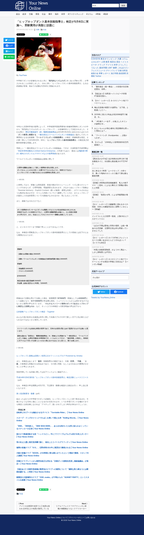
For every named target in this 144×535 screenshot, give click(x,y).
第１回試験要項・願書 (25, 393)
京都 (120, 70)
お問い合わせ (90, 517)
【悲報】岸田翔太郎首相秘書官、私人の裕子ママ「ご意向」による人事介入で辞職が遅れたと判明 (110, 184)
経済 (24, 14)
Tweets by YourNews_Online (103, 297)
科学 (63, 14)
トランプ (113, 70)
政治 (18, 14)
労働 (31, 14)
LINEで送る (10, 57)
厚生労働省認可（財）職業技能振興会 (40, 132)
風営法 (113, 62)
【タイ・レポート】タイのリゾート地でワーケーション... (111, 101)
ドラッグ (101, 65)
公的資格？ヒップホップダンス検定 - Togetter (35, 312)
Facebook (120, 292)
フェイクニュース (98, 70)
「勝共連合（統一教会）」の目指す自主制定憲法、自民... (111, 87)
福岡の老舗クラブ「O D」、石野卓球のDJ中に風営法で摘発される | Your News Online (52, 447)
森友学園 (103, 68)
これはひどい (123, 68)
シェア (10, 45)
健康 (115, 68)
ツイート (10, 40)
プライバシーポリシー (76, 517)
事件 (50, 14)
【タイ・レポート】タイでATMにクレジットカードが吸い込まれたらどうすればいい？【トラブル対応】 (110, 239)
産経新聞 (122, 73)
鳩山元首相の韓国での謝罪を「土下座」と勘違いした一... (111, 108)
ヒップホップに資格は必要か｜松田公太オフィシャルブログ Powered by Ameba (49, 356)
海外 (56, 14)
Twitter (98, 76)
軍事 (100, 73)
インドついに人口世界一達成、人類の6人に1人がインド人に (110, 216)
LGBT (110, 68)
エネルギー (96, 62)
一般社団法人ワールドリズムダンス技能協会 (56, 134)
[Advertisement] (52, 105)
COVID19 (95, 58)
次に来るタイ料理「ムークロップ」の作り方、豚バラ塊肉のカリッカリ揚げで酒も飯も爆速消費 (110, 172)
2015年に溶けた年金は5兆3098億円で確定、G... (110, 115)
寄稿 (98, 14)
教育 (107, 62)
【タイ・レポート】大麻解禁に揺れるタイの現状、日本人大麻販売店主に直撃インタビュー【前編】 (110, 205)
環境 (37, 14)
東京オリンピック (109, 59)
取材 (106, 14)
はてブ (10, 51)
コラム (90, 14)
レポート (106, 73)
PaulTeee (23, 75)
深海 (37, 29)
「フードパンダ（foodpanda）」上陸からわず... (110, 136)
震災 (118, 62)
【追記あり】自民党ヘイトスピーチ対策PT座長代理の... (110, 94)
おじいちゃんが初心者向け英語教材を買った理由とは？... (111, 129)
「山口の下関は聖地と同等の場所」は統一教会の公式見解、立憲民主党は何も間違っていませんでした (110, 227)
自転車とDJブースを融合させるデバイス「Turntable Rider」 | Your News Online (50, 412)
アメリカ (109, 65)
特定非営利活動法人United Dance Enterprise (36, 151)
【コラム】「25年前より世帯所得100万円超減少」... (111, 143)
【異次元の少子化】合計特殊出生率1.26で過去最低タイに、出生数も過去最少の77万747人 (110, 160)
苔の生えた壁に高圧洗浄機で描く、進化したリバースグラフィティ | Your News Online (52, 442)
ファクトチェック (76, 14)
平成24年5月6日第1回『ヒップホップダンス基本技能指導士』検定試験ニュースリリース (52, 377)
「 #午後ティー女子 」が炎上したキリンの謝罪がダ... (110, 122)
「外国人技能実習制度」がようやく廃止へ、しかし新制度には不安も (110, 249)
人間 (103, 62)
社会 (44, 14)
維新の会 (94, 73)
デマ (108, 70)
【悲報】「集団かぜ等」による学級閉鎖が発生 (110, 194)
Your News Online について (57, 517)
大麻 (119, 59)
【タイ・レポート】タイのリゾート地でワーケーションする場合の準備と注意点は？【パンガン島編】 (110, 260)
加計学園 (114, 73)
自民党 (125, 70)
